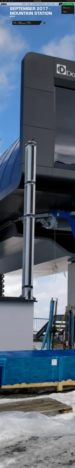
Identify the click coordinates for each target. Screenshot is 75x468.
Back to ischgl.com (37, 1)
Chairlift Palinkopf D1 (22, 23)
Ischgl (6, 1)
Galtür (2, 1)
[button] (57, 4)
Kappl (9, 1)
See (12, 1)
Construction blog (70, 1)
